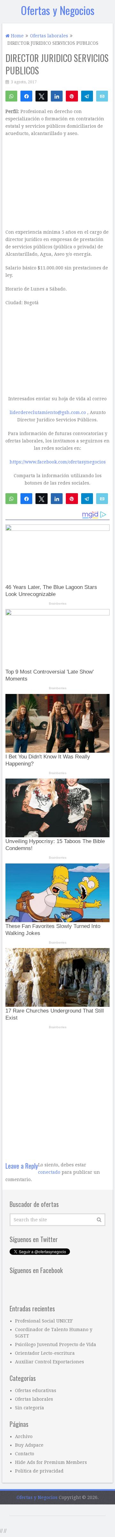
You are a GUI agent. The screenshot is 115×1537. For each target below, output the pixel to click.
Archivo (24, 1436)
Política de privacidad (39, 1470)
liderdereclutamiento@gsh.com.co (48, 412)
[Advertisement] (57, 1091)
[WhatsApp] (11, 96)
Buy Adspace (29, 1445)
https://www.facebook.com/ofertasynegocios (58, 461)
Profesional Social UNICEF (44, 1320)
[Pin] (71, 96)
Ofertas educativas (35, 1390)
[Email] (102, 96)
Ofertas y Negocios (58, 10)
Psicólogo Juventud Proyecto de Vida (55, 1344)
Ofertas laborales (34, 1399)
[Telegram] (87, 96)
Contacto (24, 1453)
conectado (49, 1172)
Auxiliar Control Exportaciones (49, 1361)
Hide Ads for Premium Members (51, 1462)
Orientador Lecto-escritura (45, 1353)
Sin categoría (29, 1407)
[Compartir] (26, 96)
